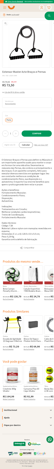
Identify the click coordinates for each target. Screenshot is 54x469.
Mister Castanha (9, 400)
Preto (9, 120)
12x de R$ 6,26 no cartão (15, 92)
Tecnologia (27, 466)
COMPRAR (36, 133)
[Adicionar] (16, 133)
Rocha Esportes (10, 104)
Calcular (26, 144)
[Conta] (42, 7)
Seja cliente (15, 2)
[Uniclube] (11, 7)
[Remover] (5, 133)
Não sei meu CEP (41, 145)
